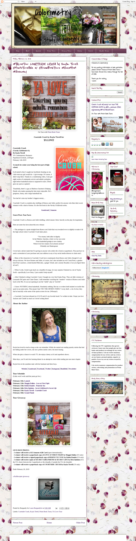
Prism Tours (51, 51)
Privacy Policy (66, 51)
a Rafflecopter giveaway (21, 476)
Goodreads (45, 210)
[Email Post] (56, 508)
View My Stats (96, 256)
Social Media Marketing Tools (99, 159)
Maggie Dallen (29, 383)
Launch (27, 381)
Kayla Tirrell (29, 390)
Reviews (38, 51)
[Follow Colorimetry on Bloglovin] (101, 269)
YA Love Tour (57, 512)
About (27, 51)
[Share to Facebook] (66, 508)
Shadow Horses (104, 51)
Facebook (40, 369)
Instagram (55, 369)
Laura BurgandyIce (36, 508)
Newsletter (72, 369)
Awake (80, 51)
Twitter (48, 369)
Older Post (80, 523)
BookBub (64, 369)
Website (24, 369)
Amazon (53, 210)
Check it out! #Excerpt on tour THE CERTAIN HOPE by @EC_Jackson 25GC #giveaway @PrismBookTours (106, 107)
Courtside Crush (23, 512)
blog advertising (115, 199)
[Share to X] (64, 508)
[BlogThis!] (62, 508)
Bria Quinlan (29, 388)
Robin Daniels (29, 386)
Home (17, 51)
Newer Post (17, 523)
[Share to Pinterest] (68, 508)
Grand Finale (29, 393)
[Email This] (60, 508)
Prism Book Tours (54, 132)
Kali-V (91, 51)
